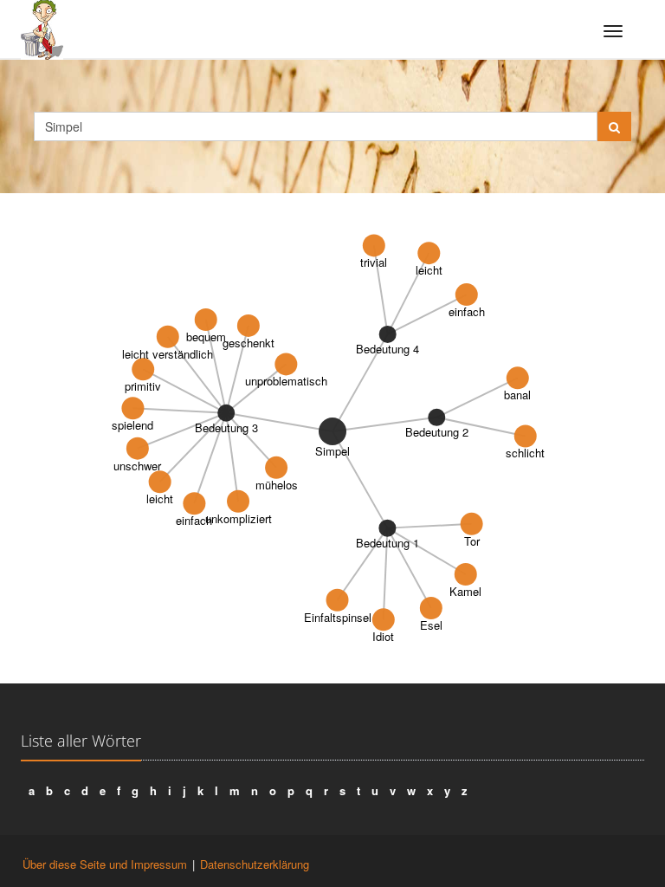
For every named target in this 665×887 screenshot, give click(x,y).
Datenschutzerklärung (254, 864)
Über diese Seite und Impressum (105, 864)
